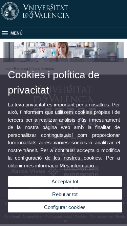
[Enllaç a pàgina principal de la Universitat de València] (63, 20)
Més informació (77, 165)
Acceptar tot (64, 181)
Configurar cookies (65, 207)
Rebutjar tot (65, 194)
